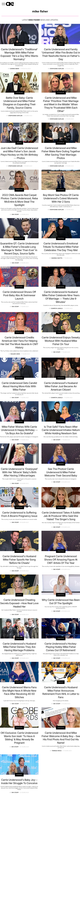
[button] (3, 4)
